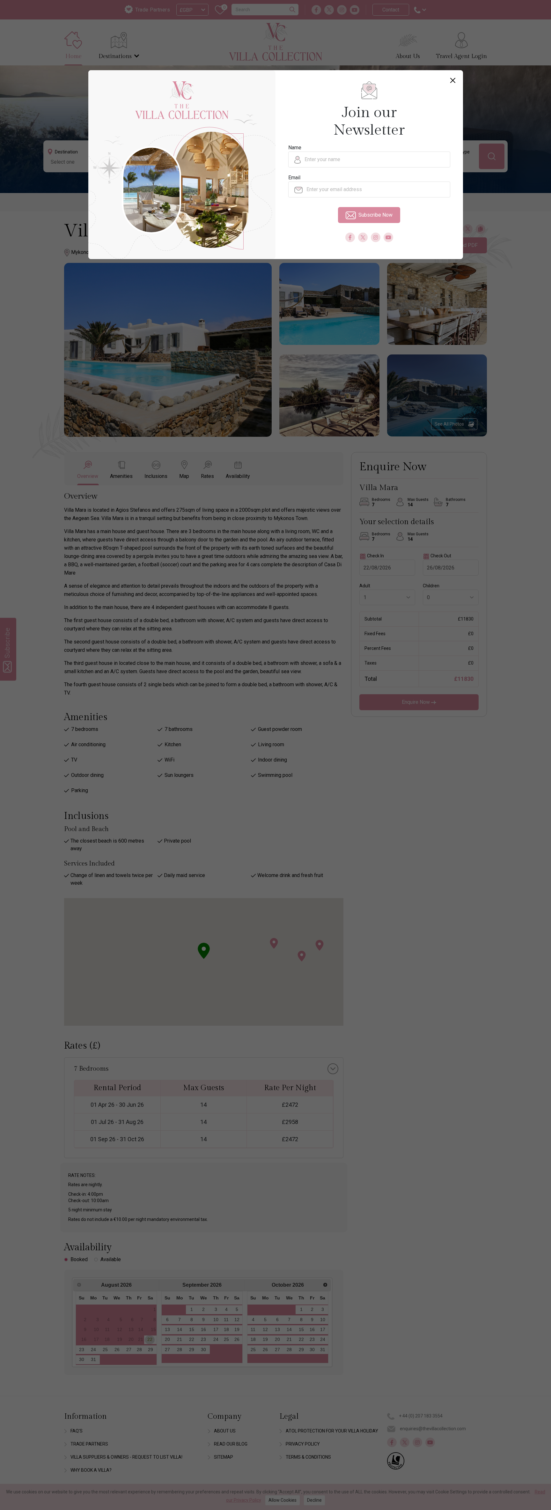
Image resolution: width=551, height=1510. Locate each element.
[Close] (453, 80)
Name (294, 148)
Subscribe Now (375, 215)
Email (294, 178)
